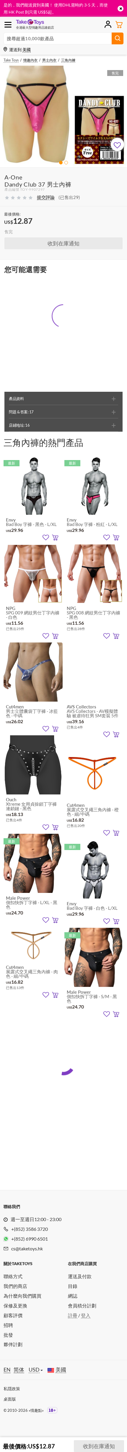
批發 (8, 1335)
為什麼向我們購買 (22, 1296)
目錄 (72, 1286)
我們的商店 (15, 1286)
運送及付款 (80, 1276)
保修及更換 (15, 1305)
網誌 (72, 1296)
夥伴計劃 (13, 1344)
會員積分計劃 (82, 1305)
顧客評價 (13, 1315)
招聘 (8, 1325)
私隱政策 (12, 1388)
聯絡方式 (13, 1276)
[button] (61, 162)
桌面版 (10, 1398)
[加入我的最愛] (117, 144)
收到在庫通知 (63, 243)
